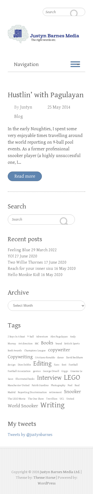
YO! (11, 256)
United (70, 398)
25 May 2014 (59, 107)
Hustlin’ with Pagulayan (46, 95)
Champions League (35, 350)
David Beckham (74, 357)
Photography (58, 385)
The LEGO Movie (17, 398)
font (64, 364)
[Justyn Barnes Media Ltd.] (46, 23)
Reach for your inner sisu (30, 268)
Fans (56, 364)
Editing (42, 363)
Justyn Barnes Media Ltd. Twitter (42, 460)
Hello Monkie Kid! (24, 274)
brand (59, 343)
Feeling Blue (19, 250)
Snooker (72, 391)
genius (37, 371)
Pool (70, 385)
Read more (24, 176)
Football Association (19, 371)
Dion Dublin (24, 364)
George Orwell (51, 371)
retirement (55, 392)
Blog (18, 116)
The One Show (36, 398)
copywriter (59, 350)
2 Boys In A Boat (16, 336)
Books (47, 343)
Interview (49, 378)
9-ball (30, 336)
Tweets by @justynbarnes (30, 434)
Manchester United (18, 385)
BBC (37, 343)
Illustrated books (25, 378)
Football (73, 364)
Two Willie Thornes (25, 262)
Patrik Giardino (40, 385)
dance (60, 357)
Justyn (26, 107)
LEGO (72, 377)
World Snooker (23, 406)
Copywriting (20, 357)
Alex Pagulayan (59, 336)
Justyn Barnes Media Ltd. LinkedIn (51, 460)
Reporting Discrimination (32, 392)
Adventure (42, 336)
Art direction (25, 343)
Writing (52, 405)
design (12, 364)
